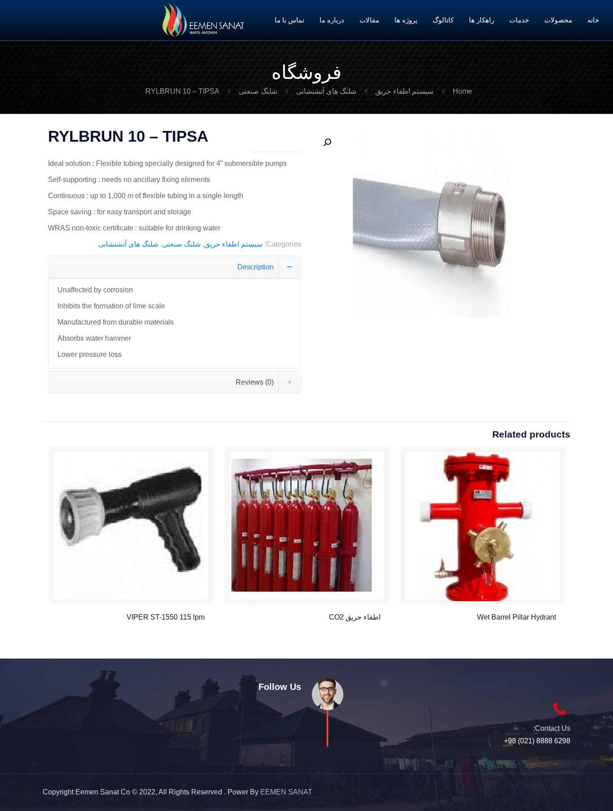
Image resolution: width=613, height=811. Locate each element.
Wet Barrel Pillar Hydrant (516, 617)
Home (462, 91)
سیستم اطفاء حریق (404, 91)
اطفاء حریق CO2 (355, 617)
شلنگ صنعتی (258, 91)
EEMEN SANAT (286, 792)
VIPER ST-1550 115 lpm (166, 617)
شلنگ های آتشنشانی (326, 91)
